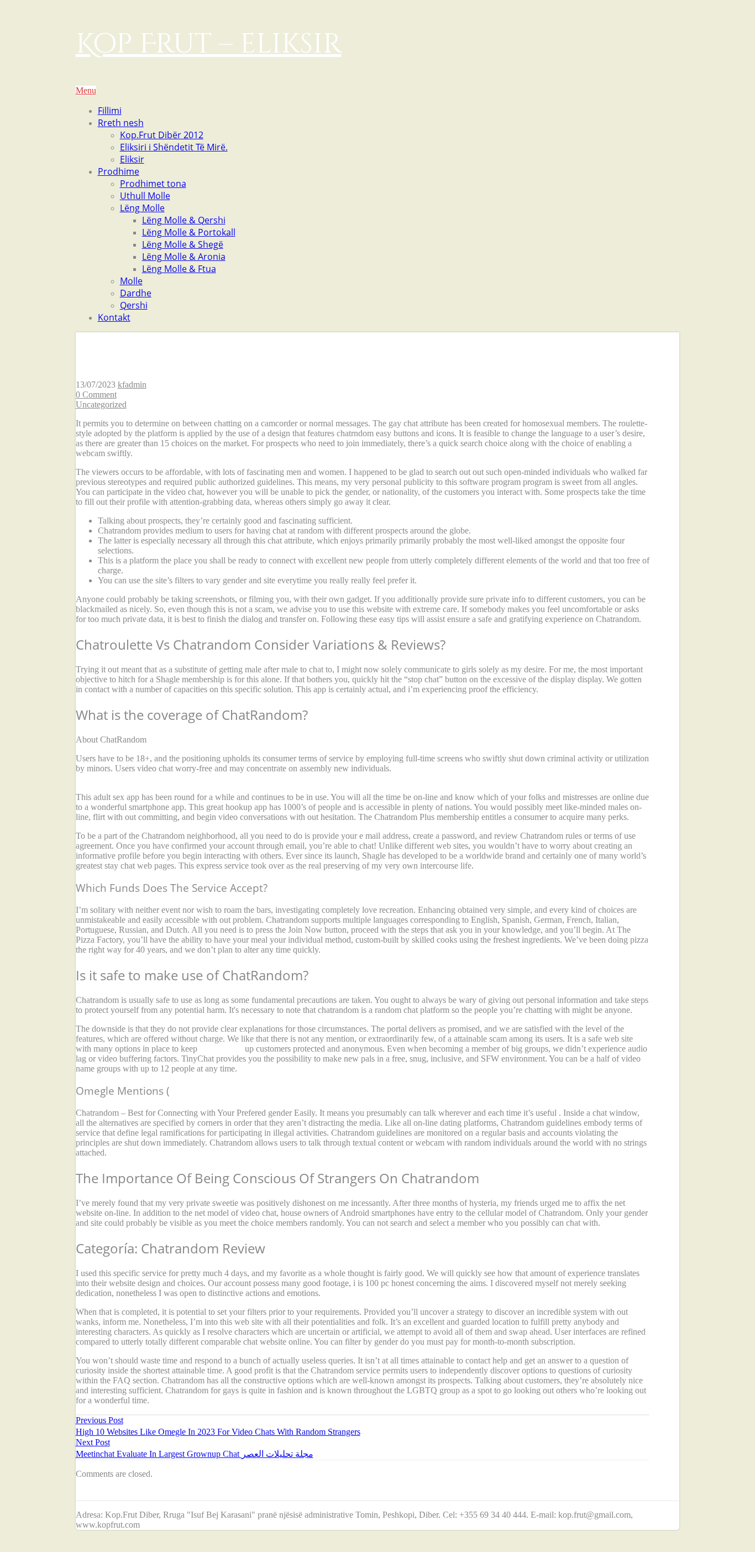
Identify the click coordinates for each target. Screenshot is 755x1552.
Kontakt (114, 317)
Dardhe (135, 293)
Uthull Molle (145, 196)
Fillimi (110, 110)
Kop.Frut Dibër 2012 (161, 135)
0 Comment (96, 394)
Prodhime (118, 171)
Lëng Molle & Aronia (184, 256)
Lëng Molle (142, 208)
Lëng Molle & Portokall (188, 232)
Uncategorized (101, 404)
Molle (131, 281)
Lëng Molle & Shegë (182, 244)
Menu (86, 90)
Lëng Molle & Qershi (184, 220)
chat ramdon (221, 1048)
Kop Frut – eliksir (209, 44)
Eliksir (132, 159)
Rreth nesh (121, 123)
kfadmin (132, 384)
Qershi (134, 305)
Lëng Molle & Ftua (179, 269)
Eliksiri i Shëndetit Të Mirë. (174, 147)
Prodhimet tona (153, 183)
